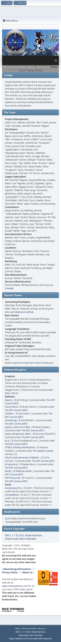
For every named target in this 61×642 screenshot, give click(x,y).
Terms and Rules (29, 628)
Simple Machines (33, 535)
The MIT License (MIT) (16, 410)
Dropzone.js (11, 464)
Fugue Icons (11, 379)
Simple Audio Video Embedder (20, 538)
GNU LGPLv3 (11, 393)
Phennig (9, 501)
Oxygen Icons (12, 389)
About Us (27, 572)
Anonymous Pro (13, 488)
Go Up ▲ (42, 628)
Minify (8, 471)
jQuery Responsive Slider (18, 433)
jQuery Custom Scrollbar (17, 427)
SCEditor (9, 413)
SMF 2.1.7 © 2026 (14, 535)
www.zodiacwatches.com (15, 586)
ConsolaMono (12, 494)
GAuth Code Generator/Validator (22, 457)
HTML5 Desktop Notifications (20, 447)
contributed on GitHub (21, 312)
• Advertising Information (16, 569)
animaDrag (10, 420)
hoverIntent (11, 406)
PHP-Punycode (12, 477)
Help (17, 628)
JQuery (8, 400)
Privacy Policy (9, 572)
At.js (7, 440)
